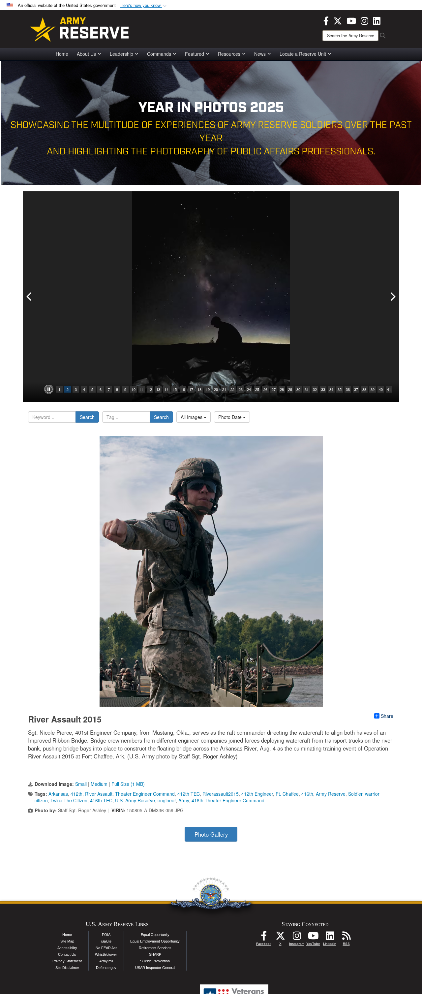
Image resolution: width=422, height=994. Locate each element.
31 (307, 389)
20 (216, 389)
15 (175, 389)
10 (134, 389)
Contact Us (67, 954)
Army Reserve (331, 793)
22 (232, 389)
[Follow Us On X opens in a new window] (280, 937)
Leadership (121, 53)
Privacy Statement (67, 961)
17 (191, 389)
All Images (192, 417)
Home (62, 53)
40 (381, 389)
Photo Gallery (211, 834)
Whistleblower (106, 954)
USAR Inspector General (155, 968)
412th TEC (188, 793)
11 (142, 389)
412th (76, 793)
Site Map (67, 941)
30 (298, 389)
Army (183, 800)
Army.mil (106, 961)
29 (290, 389)
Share (387, 716)
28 (282, 389)
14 (166, 389)
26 (265, 389)
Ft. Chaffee (287, 793)
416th (307, 793)
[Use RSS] (346, 937)
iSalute (106, 941)
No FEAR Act (106, 948)
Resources (229, 53)
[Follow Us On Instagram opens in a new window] (296, 937)
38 (364, 389)
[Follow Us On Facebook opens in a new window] (264, 937)
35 (340, 389)
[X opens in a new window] (337, 20)
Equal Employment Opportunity (155, 941)
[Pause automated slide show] (48, 389)
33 (323, 389)
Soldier (355, 793)
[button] (144, 5)
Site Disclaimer (67, 968)
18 (199, 389)
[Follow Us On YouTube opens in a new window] (313, 937)
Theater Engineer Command (145, 793)
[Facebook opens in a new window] (326, 20)
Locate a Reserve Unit (303, 53)
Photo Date (230, 417)
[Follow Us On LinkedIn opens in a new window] (329, 937)
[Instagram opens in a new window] (364, 20)
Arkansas (58, 793)
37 (356, 389)
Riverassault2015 (220, 793)
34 (331, 389)
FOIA (106, 935)
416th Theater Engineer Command (228, 800)
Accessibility (67, 948)
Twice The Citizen (68, 800)
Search (87, 417)
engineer (167, 800)
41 (389, 389)
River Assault (98, 793)
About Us (86, 53)
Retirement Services (155, 948)
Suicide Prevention (155, 961)
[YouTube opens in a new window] (351, 20)
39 (373, 389)
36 (348, 389)
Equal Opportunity (155, 935)
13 (158, 389)
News (260, 53)
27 (274, 389)
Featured (194, 53)
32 (315, 389)
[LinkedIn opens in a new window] (376, 20)
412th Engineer (257, 793)
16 (183, 389)
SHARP (155, 954)
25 (257, 389)
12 (150, 389)
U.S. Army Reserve (135, 800)
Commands (159, 53)
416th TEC (101, 800)
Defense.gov (106, 968)
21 (224, 389)
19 (208, 389)
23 (241, 389)
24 (249, 389)
